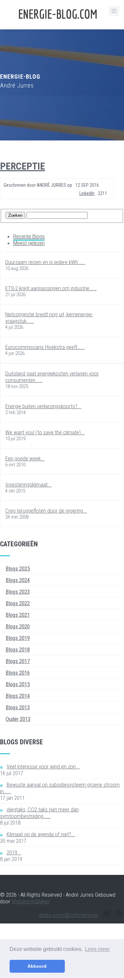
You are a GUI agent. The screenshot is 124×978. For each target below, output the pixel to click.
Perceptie (22, 166)
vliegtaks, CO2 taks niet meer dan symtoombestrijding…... (39, 812)
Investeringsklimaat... (28, 484)
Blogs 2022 (18, 603)
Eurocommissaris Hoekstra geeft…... (45, 347)
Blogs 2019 (18, 638)
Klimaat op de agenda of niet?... (41, 834)
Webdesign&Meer (31, 901)
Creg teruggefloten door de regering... (46, 510)
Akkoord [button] (37, 966)
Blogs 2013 (18, 707)
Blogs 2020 (18, 626)
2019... (14, 852)
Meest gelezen (29, 243)
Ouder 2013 (18, 719)
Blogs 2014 (18, 695)
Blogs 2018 (18, 649)
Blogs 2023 (18, 591)
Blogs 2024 (18, 580)
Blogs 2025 (18, 568)
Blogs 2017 (18, 661)
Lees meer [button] (97, 949)
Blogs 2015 (18, 684)
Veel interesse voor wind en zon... (43, 766)
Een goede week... (25, 458)
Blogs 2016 (18, 672)
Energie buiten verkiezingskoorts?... (43, 406)
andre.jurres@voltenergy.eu (68, 915)
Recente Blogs (29, 236)
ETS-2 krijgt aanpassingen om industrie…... (51, 288)
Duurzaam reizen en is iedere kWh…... (45, 262)
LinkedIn (87, 193)
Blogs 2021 (18, 614)
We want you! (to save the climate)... (45, 432)
